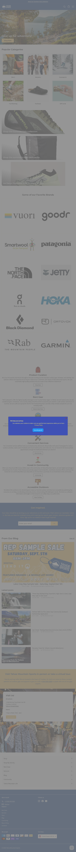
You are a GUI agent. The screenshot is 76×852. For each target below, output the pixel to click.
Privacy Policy (39, 425)
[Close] (66, 418)
